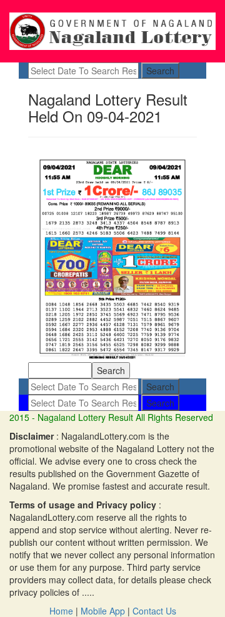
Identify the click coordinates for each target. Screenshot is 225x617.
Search (160, 70)
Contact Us (154, 611)
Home (61, 611)
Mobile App (103, 611)
